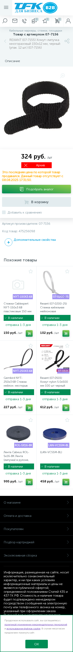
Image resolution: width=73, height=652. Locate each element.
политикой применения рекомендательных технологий (35, 624)
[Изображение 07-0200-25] (54, 284)
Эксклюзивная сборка (20, 555)
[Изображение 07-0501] (54, 359)
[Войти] (68, 21)
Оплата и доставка (17, 516)
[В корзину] (29, 333)
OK (36, 644)
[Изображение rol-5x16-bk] (18, 433)
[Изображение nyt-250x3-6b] (18, 359)
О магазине (12, 502)
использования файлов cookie (23, 628)
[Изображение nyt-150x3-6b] (18, 284)
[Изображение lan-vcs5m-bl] (54, 433)
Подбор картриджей (19, 542)
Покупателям (14, 529)
